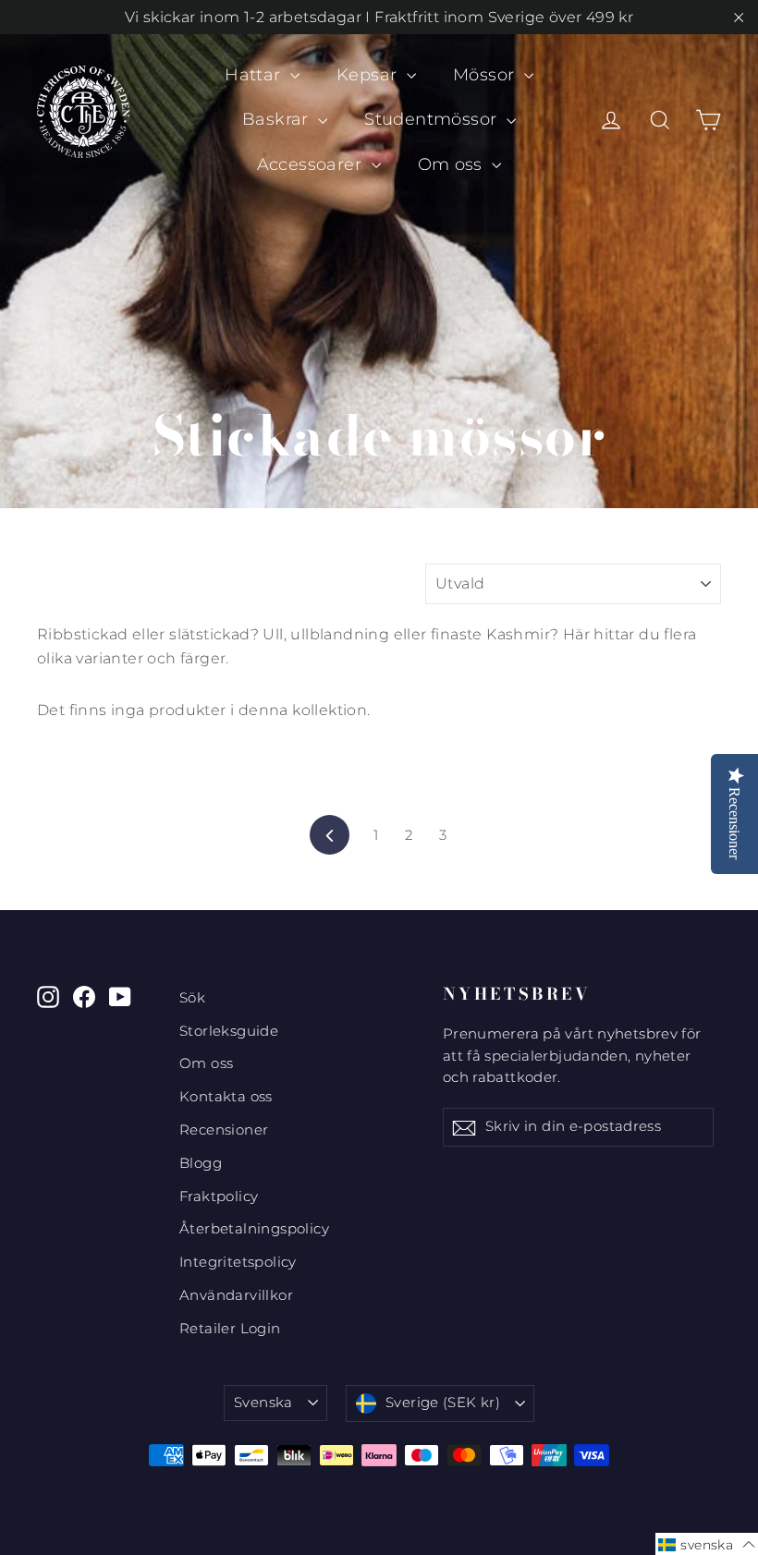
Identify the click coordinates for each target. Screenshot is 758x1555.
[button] (706, 1544)
